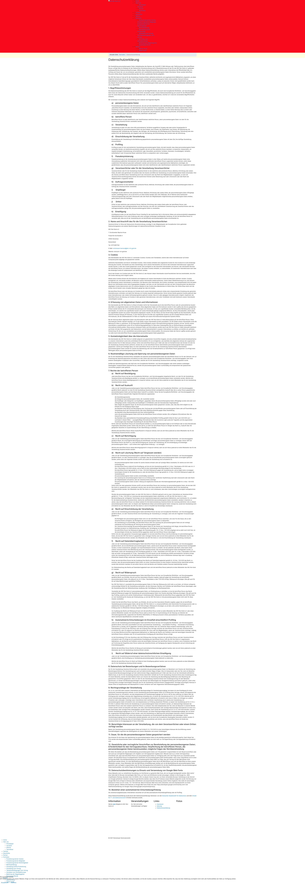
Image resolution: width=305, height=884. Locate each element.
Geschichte (139, 14)
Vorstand (140, 6)
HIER (114, 804)
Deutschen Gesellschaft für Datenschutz (174, 795)
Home (137, 1)
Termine (138, 12)
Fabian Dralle (143, 50)
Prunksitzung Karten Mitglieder (146, 22)
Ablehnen (13, 882)
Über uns (138, 3)
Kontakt (138, 46)
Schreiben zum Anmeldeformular (16, 872)
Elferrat (141, 8)
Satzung (159, 806)
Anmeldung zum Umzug (146, 33)
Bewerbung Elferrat (144, 45)
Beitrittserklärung (144, 27)
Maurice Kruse (143, 48)
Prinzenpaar (142, 5)
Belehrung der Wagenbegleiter (148, 43)
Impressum (160, 804)
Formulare (139, 18)
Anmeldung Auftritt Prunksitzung (16, 866)
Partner (138, 16)
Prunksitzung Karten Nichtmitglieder (17, 863)
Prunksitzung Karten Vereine (147, 20)
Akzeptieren (4, 882)
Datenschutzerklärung (163, 808)
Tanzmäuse (142, 10)
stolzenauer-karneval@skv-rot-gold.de (124, 248)
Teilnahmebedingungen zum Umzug (17, 870)
